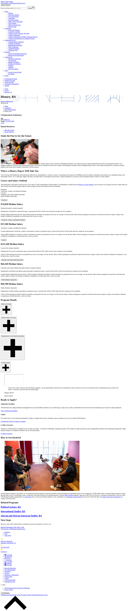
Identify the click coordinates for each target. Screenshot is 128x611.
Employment (8, 576)
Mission (10, 13)
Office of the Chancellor (15, 21)
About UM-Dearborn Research (17, 54)
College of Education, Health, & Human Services (22, 37)
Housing (10, 65)
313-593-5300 (10, 121)
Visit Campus (12, 23)
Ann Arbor (7, 535)
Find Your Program (14, 30)
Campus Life (8, 57)
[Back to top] (15, 609)
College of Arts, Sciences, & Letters (18, 33)
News (6, 70)
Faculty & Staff (9, 82)
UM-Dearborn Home (10, 79)
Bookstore (7, 571)
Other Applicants (13, 47)
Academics (7, 28)
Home (6, 106)
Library (6, 578)
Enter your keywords (7, 8)
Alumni (6, 85)
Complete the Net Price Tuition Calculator (13, 421)
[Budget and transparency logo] (10, 595)
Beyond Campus (13, 69)
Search (31, 7)
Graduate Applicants (14, 43)
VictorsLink (27, 497)
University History (13, 15)
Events (6, 75)
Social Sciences (9, 132)
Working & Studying (14, 64)
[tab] (64, 189)
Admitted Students (13, 48)
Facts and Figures (13, 16)
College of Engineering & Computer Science (21, 38)
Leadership (11, 18)
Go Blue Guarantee (6, 433)
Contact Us (6, 119)
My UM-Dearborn (9, 570)
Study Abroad (68, 495)
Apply (6, 89)
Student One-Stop (9, 80)
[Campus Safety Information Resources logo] (34, 595)
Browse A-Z (8, 92)
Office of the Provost (14, 25)
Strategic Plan (12, 26)
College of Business (14, 35)
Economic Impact (13, 20)
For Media (11, 74)
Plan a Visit (20, 527)
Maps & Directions (10, 568)
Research (7, 52)
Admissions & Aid (9, 40)
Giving (6, 90)
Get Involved (12, 60)
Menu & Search (5, 5)
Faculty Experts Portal (14, 72)
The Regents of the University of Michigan (17, 588)
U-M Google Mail (9, 580)
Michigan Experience (14, 59)
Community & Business (11, 84)
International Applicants (15, 45)
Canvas (6, 573)
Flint (5, 534)
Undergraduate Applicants (16, 42)
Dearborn (7, 532)
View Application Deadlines (9, 411)
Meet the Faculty (9, 130)
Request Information (7, 101)
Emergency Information (11, 575)
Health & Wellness (13, 62)
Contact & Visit (12, 50)
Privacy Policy (8, 590)
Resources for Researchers (16, 55)
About (6, 11)
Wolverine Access (9, 581)
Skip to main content (7, 1)
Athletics (10, 67)
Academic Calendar (14, 32)
